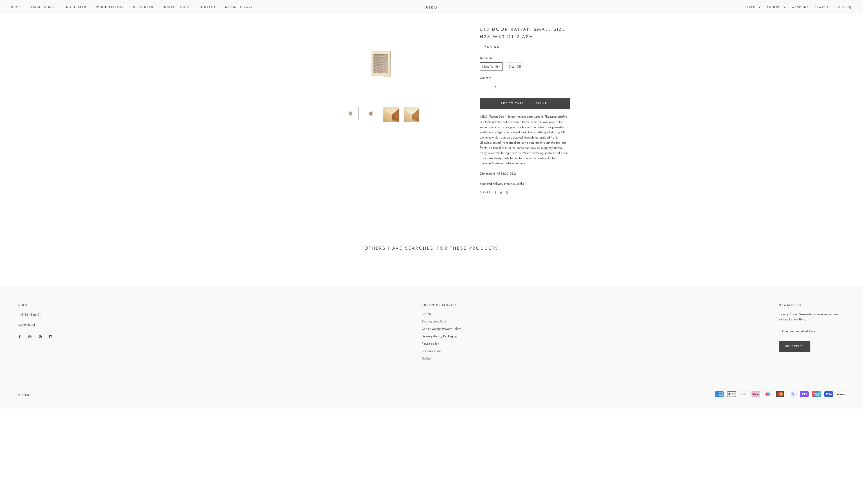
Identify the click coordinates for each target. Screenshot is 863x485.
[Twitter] (501, 192)
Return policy (430, 343)
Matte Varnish (491, 66)
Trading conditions (434, 321)
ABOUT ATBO (41, 7)
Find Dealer (74, 7)
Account (800, 7)
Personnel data (431, 351)
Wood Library (110, 7)
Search (821, 7)
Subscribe (794, 346)
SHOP (16, 7)
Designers (143, 7)
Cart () (844, 7)
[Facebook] (495, 192)
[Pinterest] (507, 192)
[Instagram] (29, 336)
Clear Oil (515, 66)
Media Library (239, 7)
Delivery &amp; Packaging (439, 336)
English (774, 7)
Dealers (427, 358)
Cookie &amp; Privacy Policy (441, 328)
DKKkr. (751, 7)
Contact (207, 7)
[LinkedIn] (50, 336)
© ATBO (23, 395)
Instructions (176, 7)
